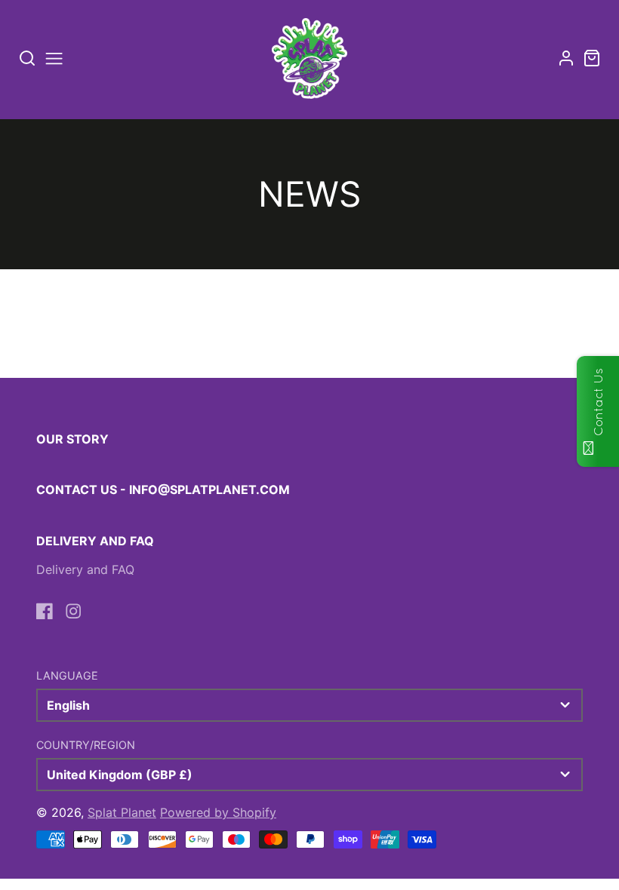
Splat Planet (122, 812)
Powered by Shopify (218, 812)
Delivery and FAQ (85, 569)
